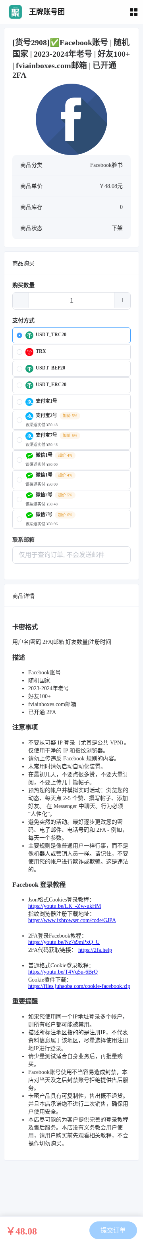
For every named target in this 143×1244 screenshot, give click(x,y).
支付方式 (23, 320)
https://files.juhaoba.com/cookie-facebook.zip (79, 986)
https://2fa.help (95, 950)
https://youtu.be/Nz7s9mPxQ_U (64, 942)
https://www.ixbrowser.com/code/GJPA (72, 920)
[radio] (71, 335)
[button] (21, 300)
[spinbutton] (71, 301)
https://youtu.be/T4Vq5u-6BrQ (63, 972)
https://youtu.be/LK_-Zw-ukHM (64, 906)
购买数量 (23, 285)
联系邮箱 (23, 540)
